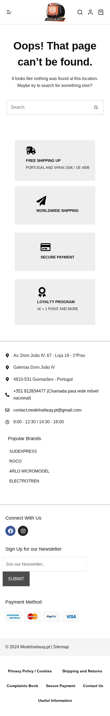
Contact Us (93, 686)
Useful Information (55, 700)
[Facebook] (10, 531)
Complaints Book (22, 686)
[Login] (90, 12)
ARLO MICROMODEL (29, 471)
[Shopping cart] (100, 12)
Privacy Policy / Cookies (30, 671)
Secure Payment (60, 686)
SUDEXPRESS (23, 451)
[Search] (79, 12)
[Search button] (96, 107)
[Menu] (9, 12)
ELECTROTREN (24, 481)
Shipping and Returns (82, 671)
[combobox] (48, 107)
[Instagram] (23, 531)
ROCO (15, 461)
